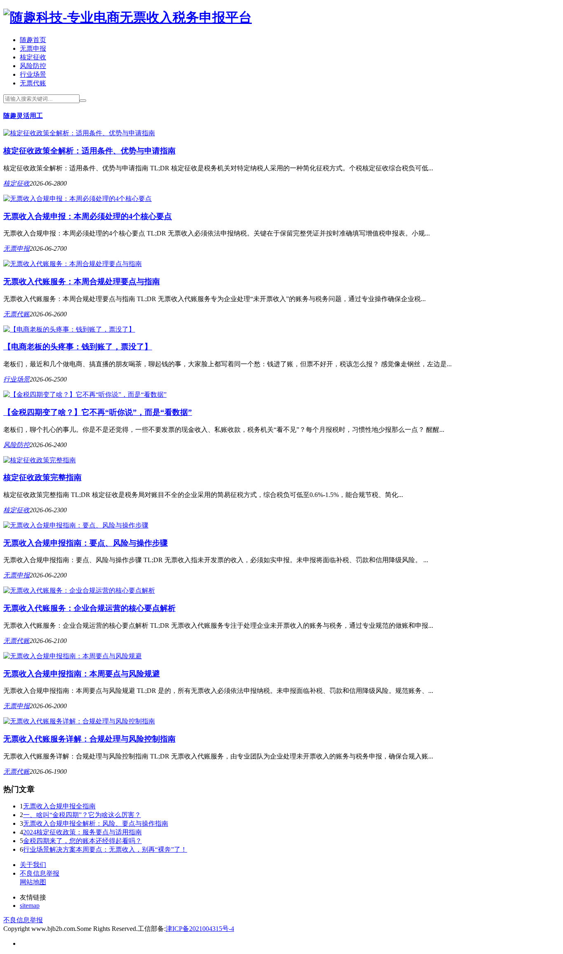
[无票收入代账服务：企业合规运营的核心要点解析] (79, 590)
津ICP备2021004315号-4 (200, 928)
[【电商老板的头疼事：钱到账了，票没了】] (69, 329)
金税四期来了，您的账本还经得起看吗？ (82, 840)
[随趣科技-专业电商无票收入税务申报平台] (127, 17)
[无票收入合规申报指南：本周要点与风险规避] (72, 656)
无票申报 (33, 48)
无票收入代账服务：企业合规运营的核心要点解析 (89, 608)
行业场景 (33, 74)
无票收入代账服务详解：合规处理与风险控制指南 (89, 739)
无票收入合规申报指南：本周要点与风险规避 (81, 673)
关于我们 (33, 864)
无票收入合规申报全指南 (59, 806)
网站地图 (33, 882)
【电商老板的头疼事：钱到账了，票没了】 (77, 346)
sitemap (30, 905)
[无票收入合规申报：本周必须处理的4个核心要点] (77, 198)
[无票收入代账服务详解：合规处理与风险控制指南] (79, 721)
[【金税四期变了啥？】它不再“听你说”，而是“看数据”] (85, 394)
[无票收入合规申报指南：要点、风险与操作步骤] (75, 525)
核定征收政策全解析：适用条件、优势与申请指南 (89, 150)
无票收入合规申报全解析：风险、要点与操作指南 (95, 823)
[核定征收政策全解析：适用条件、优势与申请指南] (79, 133)
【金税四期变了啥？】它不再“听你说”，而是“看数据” (97, 412)
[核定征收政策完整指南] (39, 460)
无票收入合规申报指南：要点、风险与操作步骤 (85, 543)
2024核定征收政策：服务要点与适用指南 (82, 832)
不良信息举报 (39, 873)
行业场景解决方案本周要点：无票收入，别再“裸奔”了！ (105, 849)
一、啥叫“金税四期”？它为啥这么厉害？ (82, 814)
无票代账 (33, 83)
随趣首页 (33, 39)
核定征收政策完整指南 (42, 477)
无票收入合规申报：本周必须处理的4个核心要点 (87, 216)
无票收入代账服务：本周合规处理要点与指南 (81, 281)
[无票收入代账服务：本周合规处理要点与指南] (72, 263)
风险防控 (33, 65)
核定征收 (33, 57)
